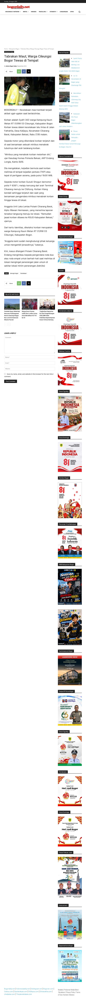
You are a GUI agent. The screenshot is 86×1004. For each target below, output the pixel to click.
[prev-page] (5, 324)
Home (6, 49)
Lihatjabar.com (9, 994)
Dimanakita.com (46, 991)
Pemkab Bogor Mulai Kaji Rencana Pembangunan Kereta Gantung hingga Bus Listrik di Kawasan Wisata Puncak (12, 316)
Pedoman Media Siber (71, 990)
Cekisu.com (8, 991)
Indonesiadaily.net (23, 989)
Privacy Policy (70, 992)
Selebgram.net (36, 989)
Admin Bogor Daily (11, 66)
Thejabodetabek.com (24, 994)
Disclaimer (61, 992)
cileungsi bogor (14, 273)
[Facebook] (24, 71)
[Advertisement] (43, 30)
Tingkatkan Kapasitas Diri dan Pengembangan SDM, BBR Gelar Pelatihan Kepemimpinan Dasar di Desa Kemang (47, 316)
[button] (79, 11)
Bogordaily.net (9, 989)
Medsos (71, 995)
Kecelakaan (23, 273)
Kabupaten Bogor (14, 49)
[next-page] (9, 324)
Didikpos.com (33, 991)
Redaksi (60, 990)
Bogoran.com (48, 989)
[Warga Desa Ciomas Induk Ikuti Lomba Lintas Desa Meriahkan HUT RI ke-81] (29, 304)
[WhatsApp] (19, 71)
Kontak (65, 995)
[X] (29, 71)
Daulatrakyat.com (20, 991)
